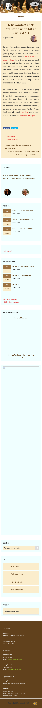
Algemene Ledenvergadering (22, 220)
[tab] (21, 566)
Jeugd (9, 139)
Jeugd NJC (16, 139)
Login (34, 4)
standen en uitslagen (26, 115)
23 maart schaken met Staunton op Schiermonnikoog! (17, 146)
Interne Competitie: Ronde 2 (22, 229)
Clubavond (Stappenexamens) (23, 266)
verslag (25, 112)
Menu (22, 16)
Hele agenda (7, 251)
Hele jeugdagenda (10, 299)
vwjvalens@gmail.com (15, 669)
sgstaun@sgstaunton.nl (15, 659)
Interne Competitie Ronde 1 (22, 211)
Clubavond (16, 284)
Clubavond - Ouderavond (21, 275)
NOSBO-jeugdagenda (11, 302)
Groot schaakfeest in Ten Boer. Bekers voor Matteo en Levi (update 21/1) (23, 153)
